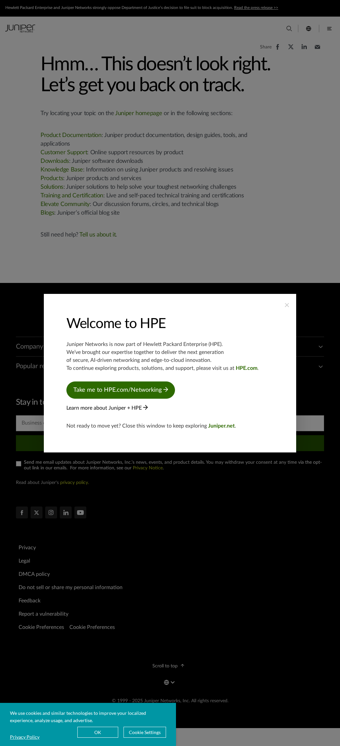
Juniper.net (221, 426)
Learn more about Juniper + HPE (104, 408)
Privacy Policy (25, 736)
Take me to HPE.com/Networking (118, 390)
